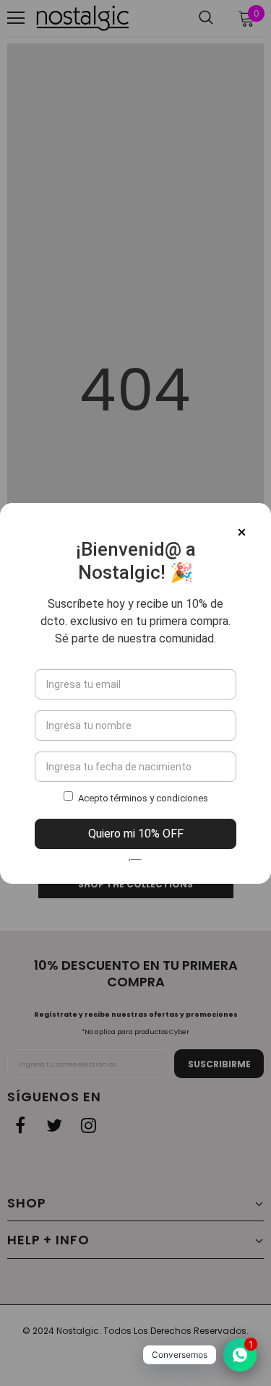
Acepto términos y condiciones (143, 798)
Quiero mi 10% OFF (136, 833)
